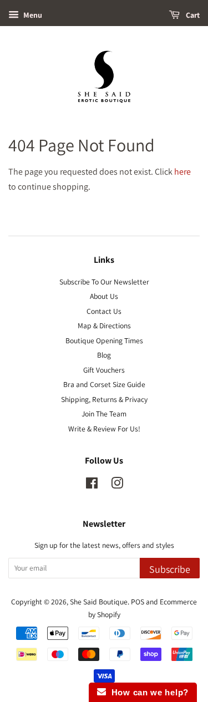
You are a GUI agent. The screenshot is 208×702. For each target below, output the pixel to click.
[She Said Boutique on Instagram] (117, 485)
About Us (104, 296)
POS (137, 602)
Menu (32, 15)
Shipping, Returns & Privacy (104, 399)
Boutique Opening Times (104, 340)
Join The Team (104, 414)
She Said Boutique (99, 602)
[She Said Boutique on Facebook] (91, 485)
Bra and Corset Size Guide (104, 384)
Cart (192, 15)
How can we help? (147, 692)
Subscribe (169, 569)
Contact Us (104, 311)
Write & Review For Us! (104, 429)
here (182, 171)
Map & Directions (104, 325)
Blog (104, 355)
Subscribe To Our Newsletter (104, 282)
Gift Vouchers (104, 370)
